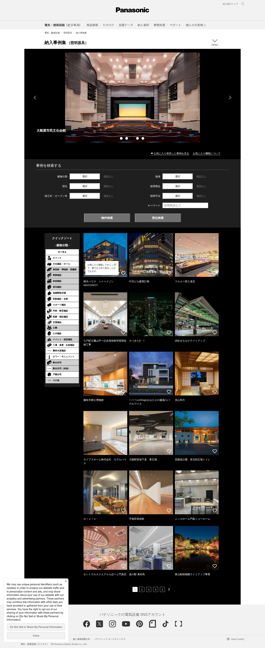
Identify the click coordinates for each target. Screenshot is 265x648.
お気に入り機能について (206, 153)
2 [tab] (127, 139)
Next (230, 97)
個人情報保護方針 (81, 638)
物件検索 (107, 218)
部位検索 (158, 218)
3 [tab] (132, 139)
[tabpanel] (132, 97)
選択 (84, 176)
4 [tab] (138, 139)
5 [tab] (143, 139)
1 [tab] (121, 139)
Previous (34, 97)
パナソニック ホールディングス (110, 638)
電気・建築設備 (52, 32)
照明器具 (67, 32)
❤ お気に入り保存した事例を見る (170, 153)
